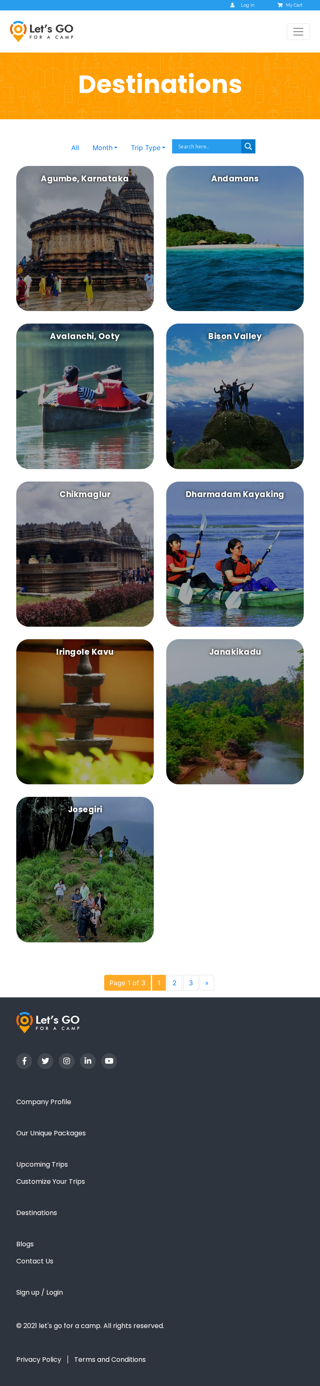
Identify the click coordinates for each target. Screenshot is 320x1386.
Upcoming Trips (42, 1164)
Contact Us (34, 1261)
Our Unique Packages (51, 1133)
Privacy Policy (38, 1359)
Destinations (36, 1213)
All (75, 147)
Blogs (25, 1244)
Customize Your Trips (50, 1181)
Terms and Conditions (110, 1359)
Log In (248, 5)
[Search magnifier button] (248, 146)
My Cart (294, 5)
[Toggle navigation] (298, 31)
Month (102, 147)
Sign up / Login (39, 1292)
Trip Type (145, 147)
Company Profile (43, 1102)
